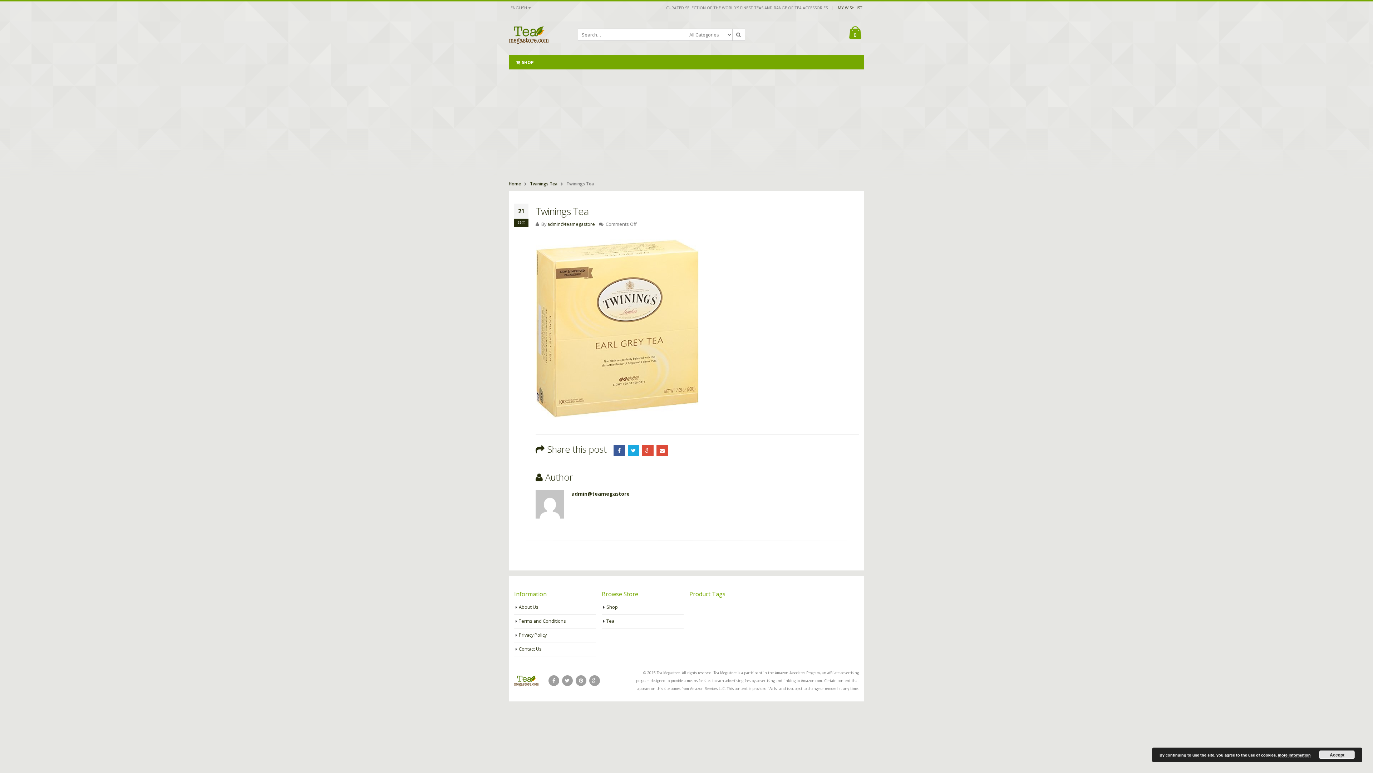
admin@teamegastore (571, 224)
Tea (610, 621)
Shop (527, 62)
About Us (528, 607)
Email (662, 450)
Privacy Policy (533, 635)
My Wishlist (850, 7)
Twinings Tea (543, 184)
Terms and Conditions (542, 621)
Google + (648, 450)
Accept (1337, 755)
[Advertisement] (686, 123)
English (519, 7)
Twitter (633, 450)
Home (515, 184)
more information (1294, 755)
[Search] (739, 34)
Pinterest (581, 680)
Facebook (619, 450)
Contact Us (530, 649)
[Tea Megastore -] (528, 34)
